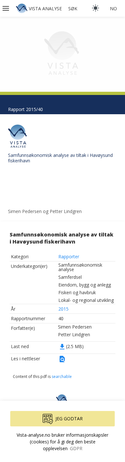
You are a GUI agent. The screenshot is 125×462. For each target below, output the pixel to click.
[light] (95, 8)
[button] (6, 8)
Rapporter (68, 256)
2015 (63, 309)
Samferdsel (70, 277)
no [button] (113, 8)
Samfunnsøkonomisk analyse (80, 267)
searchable (62, 376)
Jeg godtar (69, 418)
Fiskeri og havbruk (77, 292)
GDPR (76, 448)
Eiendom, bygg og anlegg (84, 285)
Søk (72, 8)
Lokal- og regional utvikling (86, 300)
